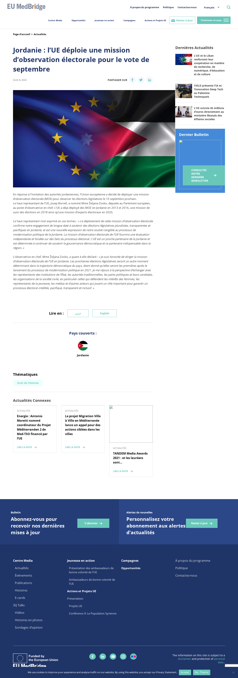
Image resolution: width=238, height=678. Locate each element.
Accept (185, 672)
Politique (168, 7)
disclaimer (185, 659)
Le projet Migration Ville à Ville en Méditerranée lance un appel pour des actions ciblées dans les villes (83, 425)
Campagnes (129, 20)
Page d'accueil (21, 34)
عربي (78, 313)
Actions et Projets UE (155, 20)
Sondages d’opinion (29, 627)
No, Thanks (202, 672)
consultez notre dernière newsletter (199, 175)
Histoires (21, 590)
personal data (219, 660)
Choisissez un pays (211, 20)
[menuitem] (209, 7)
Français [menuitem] (209, 7)
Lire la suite (24, 447)
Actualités (40, 34)
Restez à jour (184, 20)
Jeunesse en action (104, 20)
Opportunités (78, 20)
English (104, 313)
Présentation (75, 598)
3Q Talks (19, 605)
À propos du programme (144, 7)
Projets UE (75, 606)
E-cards (20, 598)
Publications (23, 583)
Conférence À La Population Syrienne (92, 613)
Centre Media (55, 20)
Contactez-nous (187, 7)
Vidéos (19, 613)
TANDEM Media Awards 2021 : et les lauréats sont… (130, 457)
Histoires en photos (29, 620)
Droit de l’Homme (28, 383)
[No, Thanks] (233, 672)
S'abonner (91, 523)
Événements (23, 575)
